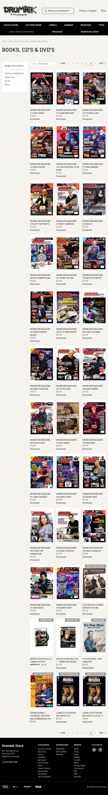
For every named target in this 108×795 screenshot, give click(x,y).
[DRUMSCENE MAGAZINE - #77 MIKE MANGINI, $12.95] (94, 142)
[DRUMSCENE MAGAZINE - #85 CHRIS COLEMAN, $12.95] (94, 307)
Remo (76, 763)
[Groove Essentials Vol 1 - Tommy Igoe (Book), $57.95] (68, 637)
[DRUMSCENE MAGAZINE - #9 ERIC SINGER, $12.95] (68, 418)
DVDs (7, 85)
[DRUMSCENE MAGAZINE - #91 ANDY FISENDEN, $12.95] (42, 472)
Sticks (101, 25)
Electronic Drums (34, 25)
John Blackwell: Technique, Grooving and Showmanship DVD (40, 716)
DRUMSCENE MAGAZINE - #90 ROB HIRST (93, 441)
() (104, 11)
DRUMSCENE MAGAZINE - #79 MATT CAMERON (67, 222)
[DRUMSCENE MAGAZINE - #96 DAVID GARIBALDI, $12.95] (94, 526)
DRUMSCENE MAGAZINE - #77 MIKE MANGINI (93, 165)
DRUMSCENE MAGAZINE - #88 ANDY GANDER (93, 387)
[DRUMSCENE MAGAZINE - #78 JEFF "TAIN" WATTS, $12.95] (42, 199)
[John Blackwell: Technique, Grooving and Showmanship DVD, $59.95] (42, 691)
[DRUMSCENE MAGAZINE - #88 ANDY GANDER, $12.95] (94, 364)
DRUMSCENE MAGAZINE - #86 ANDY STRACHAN (40, 387)
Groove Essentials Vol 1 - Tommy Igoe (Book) (67, 660)
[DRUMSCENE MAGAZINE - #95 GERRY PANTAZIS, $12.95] (68, 526)
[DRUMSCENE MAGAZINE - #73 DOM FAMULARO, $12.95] (68, 88)
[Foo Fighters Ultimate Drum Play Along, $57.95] (94, 583)
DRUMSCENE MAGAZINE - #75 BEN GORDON (40, 165)
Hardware (68, 25)
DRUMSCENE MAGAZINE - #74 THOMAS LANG (93, 111)
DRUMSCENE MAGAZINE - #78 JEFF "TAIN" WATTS (40, 222)
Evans (76, 752)
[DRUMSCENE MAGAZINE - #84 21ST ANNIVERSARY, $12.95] (68, 307)
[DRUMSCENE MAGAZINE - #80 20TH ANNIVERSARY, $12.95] (42, 253)
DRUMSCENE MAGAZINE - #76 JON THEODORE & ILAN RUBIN (67, 167)
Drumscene (79, 768)
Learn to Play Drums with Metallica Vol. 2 (92, 714)
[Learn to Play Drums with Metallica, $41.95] (68, 691)
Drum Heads (86, 25)
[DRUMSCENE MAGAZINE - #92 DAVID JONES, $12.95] (68, 472)
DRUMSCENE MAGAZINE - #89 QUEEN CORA (40, 441)
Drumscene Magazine (14, 73)
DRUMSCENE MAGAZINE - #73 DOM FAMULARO (67, 111)
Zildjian (77, 757)
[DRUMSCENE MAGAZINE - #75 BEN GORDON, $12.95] (42, 142)
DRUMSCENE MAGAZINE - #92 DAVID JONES (67, 495)
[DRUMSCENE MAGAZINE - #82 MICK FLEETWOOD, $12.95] (94, 253)
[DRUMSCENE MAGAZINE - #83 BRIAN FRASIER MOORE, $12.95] (42, 307)
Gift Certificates (44, 777)
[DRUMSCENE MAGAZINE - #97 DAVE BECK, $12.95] (42, 583)
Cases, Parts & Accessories (21, 32)
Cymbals (53, 25)
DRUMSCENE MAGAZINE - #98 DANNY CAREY (67, 606)
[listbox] (47, 64)
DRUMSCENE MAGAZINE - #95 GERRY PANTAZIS (67, 549)
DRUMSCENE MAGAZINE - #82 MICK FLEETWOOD (93, 276)
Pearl (76, 754)
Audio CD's (9, 77)
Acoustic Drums (11, 25)
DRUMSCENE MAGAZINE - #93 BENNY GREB (93, 495)
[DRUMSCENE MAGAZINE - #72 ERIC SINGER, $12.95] (42, 88)
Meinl (76, 749)
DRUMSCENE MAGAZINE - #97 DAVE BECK (40, 606)
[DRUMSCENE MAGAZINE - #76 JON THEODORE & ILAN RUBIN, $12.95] (68, 142)
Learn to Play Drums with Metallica (66, 714)
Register (93, 11)
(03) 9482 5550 (10, 762)
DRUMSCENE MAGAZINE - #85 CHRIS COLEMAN (93, 330)
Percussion (57, 32)
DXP (76, 774)
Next (101, 63)
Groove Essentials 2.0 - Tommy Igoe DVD (41, 660)
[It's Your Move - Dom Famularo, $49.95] (94, 637)
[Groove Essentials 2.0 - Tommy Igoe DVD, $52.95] (42, 637)
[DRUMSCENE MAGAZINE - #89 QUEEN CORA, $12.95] (42, 418)
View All (77, 777)
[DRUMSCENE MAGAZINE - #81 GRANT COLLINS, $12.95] (68, 253)
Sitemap (59, 754)
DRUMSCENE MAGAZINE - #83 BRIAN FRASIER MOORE (40, 332)
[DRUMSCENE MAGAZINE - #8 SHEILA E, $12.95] (94, 199)
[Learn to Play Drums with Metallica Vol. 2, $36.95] (94, 691)
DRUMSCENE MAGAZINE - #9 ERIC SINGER (67, 441)
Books (7, 81)
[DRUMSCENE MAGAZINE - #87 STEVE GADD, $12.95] (68, 364)
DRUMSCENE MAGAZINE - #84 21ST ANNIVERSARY (67, 330)
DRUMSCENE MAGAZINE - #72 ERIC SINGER (40, 111)
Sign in (84, 11)
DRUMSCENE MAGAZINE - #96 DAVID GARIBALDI (93, 549)
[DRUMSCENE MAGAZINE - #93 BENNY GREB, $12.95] (94, 472)
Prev (63, 63)
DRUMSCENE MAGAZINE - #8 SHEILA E (93, 222)
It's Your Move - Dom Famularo (92, 660)
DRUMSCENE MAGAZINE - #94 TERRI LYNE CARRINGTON (40, 551)
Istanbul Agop (79, 766)
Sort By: (34, 64)
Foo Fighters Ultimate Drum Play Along (93, 606)
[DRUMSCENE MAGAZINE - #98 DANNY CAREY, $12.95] (68, 583)
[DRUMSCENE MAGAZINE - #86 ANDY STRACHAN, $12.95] (42, 364)
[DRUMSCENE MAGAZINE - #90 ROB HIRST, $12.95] (94, 418)
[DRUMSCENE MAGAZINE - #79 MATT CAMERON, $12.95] (68, 199)
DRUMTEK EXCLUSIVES (90, 32)
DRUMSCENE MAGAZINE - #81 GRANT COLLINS (67, 276)
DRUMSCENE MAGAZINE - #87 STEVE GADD (67, 387)
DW (75, 771)
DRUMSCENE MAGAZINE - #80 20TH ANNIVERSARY (40, 276)
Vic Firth (77, 760)
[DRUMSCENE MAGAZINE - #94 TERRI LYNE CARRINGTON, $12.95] (42, 526)
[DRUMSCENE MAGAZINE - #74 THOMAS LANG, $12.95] (94, 88)
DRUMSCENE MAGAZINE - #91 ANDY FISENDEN (40, 495)
